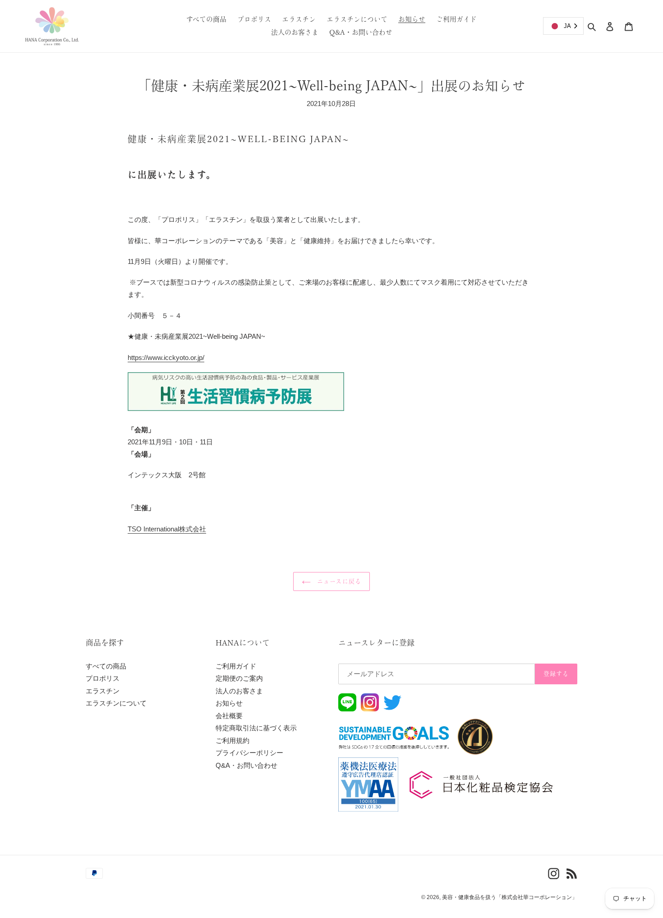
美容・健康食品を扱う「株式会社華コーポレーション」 (509, 897)
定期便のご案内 (239, 678)
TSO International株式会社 (167, 529)
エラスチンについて (116, 703)
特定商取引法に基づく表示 (256, 728)
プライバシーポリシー (249, 753)
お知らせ (229, 703)
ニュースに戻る (338, 581)
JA (567, 26)
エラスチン (103, 691)
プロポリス (103, 678)
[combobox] (563, 26)
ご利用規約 (232, 740)
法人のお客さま (239, 691)
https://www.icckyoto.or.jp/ (166, 357)
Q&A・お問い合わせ (246, 765)
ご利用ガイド (236, 666)
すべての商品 (106, 666)
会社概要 (229, 716)
